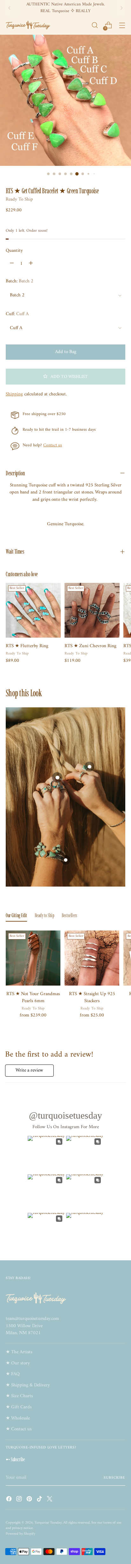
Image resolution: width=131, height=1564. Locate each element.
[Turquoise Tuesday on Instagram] (20, 1500)
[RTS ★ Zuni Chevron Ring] (92, 610)
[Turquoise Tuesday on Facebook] (9, 1500)
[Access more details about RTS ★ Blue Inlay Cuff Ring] (89, 766)
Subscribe (114, 1478)
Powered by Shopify (20, 1534)
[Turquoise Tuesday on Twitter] (50, 1500)
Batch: (19, 281)
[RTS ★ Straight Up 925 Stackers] (92, 958)
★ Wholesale (18, 1418)
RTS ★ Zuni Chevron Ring (90, 646)
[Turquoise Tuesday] (28, 25)
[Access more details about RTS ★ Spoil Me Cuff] (65, 860)
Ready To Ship (19, 199)
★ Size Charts (19, 1396)
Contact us (52, 445)
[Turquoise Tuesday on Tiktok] (40, 1500)
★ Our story (18, 1363)
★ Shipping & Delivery (28, 1385)
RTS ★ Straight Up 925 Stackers (92, 998)
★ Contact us (18, 1429)
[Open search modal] (94, 25)
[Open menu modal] (121, 25)
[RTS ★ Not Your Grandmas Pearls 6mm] (33, 958)
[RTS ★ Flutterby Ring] (33, 610)
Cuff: (17, 314)
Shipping (14, 394)
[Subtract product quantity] (11, 263)
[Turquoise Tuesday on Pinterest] (30, 1500)
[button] (65, 377)
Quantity (14, 251)
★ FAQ (13, 1374)
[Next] (121, 8)
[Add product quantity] (31, 263)
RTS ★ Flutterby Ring (27, 646)
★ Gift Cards (18, 1407)
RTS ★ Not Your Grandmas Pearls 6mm (33, 998)
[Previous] (10, 8)
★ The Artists (19, 1352)
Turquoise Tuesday (48, 1522)
